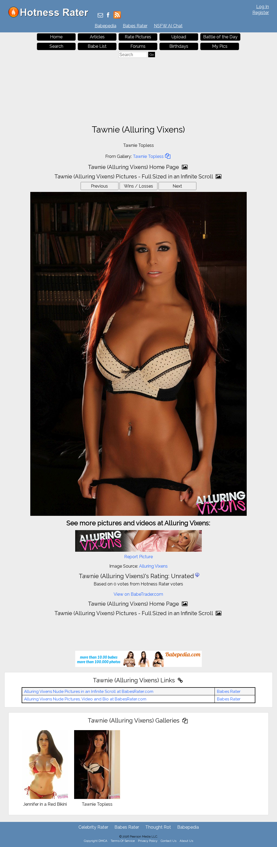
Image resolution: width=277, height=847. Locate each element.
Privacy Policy (147, 841)
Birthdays (178, 46)
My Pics (219, 46)
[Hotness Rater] (50, 16)
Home (56, 36)
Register (260, 12)
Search (56, 46)
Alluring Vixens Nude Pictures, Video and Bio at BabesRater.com (85, 699)
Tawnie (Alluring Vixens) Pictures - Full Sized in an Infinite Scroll (134, 176)
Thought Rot (158, 827)
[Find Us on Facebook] (108, 15)
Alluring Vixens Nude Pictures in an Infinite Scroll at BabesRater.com (88, 691)
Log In (262, 6)
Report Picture (138, 556)
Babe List (97, 46)
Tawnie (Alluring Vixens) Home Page (134, 167)
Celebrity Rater (93, 827)
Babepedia (105, 25)
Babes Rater (135, 25)
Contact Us (168, 841)
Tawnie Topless (148, 156)
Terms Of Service (123, 841)
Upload (179, 36)
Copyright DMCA (95, 841)
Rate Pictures (138, 36)
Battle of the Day (220, 36)
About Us (186, 841)
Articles (97, 36)
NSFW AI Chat (168, 25)
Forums (138, 46)
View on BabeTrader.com (138, 594)
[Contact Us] (100, 15)
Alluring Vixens (153, 566)
